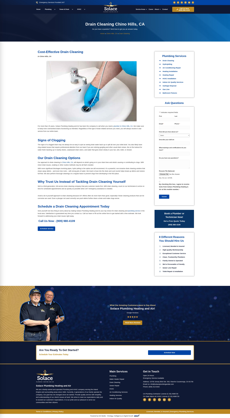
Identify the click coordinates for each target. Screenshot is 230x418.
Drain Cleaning (168, 61)
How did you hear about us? (168, 132)
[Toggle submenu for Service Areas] (146, 9)
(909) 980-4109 (65, 220)
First (160, 116)
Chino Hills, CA (111, 33)
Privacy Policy (58, 412)
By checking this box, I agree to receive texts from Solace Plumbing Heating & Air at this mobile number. (174, 186)
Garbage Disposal (169, 86)
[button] (183, 9)
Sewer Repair (114, 386)
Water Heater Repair (117, 379)
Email (161, 124)
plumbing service (134, 211)
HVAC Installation (169, 79)
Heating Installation (170, 71)
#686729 (175, 394)
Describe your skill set (166, 139)
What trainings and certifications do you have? (172, 149)
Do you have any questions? (169, 158)
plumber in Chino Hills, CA (123, 126)
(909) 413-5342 (154, 387)
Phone (177, 124)
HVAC (112, 389)
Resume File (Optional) (166, 171)
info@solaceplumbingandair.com (162, 384)
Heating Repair (168, 75)
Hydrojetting (167, 64)
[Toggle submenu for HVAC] (84, 9)
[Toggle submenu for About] (160, 9)
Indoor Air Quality (116, 398)
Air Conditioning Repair (172, 68)
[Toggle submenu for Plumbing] (55, 9)
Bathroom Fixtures (170, 93)
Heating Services (116, 395)
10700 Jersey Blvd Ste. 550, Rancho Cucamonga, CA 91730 (171, 382)
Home (102, 33)
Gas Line (166, 89)
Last (176, 116)
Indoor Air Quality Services (173, 82)
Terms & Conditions (43, 412)
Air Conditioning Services (119, 392)
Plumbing (113, 376)
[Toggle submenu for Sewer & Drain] (72, 9)
